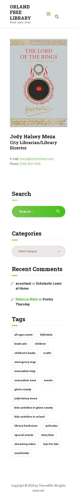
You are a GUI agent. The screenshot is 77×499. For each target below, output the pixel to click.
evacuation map (24, 371)
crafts (47, 353)
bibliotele (46, 334)
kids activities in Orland (29, 416)
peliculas (52, 425)
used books (21, 453)
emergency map (25, 362)
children (40, 343)
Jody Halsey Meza (25, 398)
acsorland (23, 283)
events (48, 380)
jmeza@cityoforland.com (37, 159)
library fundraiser (26, 425)
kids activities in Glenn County (33, 407)
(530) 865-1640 (30, 164)
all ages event (23, 334)
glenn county (22, 389)
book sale (20, 343)
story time (47, 435)
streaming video (25, 444)
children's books (25, 353)
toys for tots (51, 444)
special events (23, 435)
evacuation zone (25, 380)
